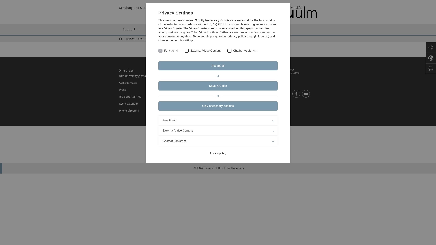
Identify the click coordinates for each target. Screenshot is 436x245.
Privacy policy (218, 153)
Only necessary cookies (218, 106)
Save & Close (218, 85)
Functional (171, 50)
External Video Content (205, 50)
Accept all (218, 65)
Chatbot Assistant (244, 50)
